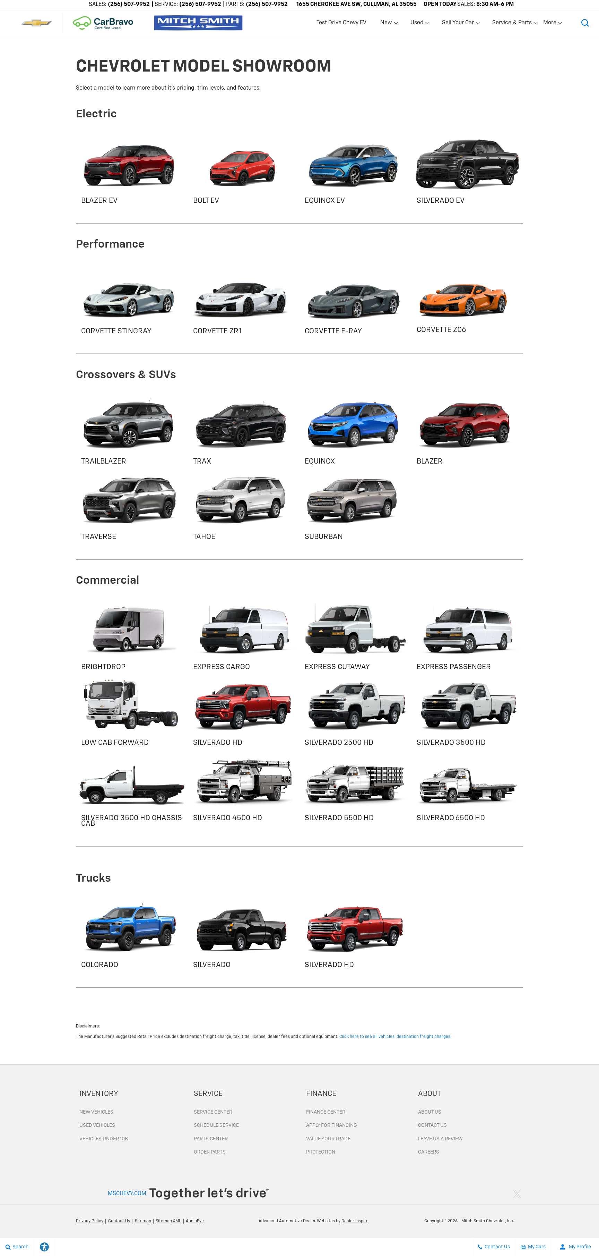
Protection (320, 1152)
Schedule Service (216, 1125)
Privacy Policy (89, 1221)
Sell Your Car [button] (458, 24)
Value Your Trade (328, 1139)
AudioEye (195, 1221)
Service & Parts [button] (512, 24)
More (550, 24)
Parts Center (211, 1139)
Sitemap (143, 1221)
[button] (585, 23)
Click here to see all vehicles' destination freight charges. (395, 1037)
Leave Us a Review (440, 1139)
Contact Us (432, 1125)
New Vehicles (96, 1112)
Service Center (213, 1112)
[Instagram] (508, 1193)
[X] (517, 1193)
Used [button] (417, 24)
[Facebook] (502, 1193)
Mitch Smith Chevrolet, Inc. (487, 1221)
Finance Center (325, 1112)
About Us (429, 1112)
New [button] (387, 24)
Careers (428, 1152)
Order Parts (210, 1152)
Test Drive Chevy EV (341, 23)
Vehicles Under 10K (103, 1139)
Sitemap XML (168, 1221)
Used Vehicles (97, 1125)
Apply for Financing (331, 1125)
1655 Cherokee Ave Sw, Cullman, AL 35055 (356, 4)
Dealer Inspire (354, 1221)
